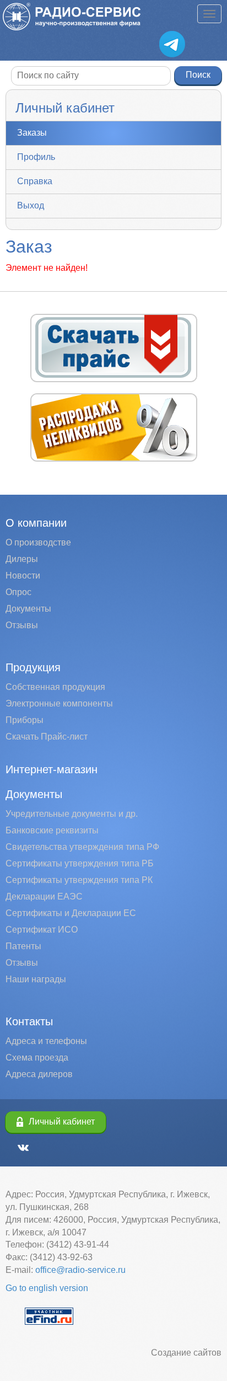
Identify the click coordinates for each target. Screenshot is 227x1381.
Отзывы (22, 625)
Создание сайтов (186, 1352)
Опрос (18, 592)
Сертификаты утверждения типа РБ (80, 863)
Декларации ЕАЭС (44, 896)
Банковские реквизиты (52, 830)
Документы (28, 608)
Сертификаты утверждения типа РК (79, 880)
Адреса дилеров (39, 1074)
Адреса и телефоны (46, 1041)
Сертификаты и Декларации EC (71, 913)
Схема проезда (37, 1057)
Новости (23, 575)
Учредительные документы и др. (72, 813)
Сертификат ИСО (42, 929)
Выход (30, 205)
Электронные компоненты (59, 703)
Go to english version (47, 1288)
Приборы (25, 720)
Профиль (36, 157)
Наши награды (36, 979)
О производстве (38, 542)
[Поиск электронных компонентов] (49, 1315)
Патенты (23, 946)
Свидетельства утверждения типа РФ (82, 847)
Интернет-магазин (52, 769)
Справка (34, 181)
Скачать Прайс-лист (47, 736)
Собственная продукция (55, 687)
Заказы (32, 132)
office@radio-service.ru (80, 1270)
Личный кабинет (62, 1121)
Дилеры (22, 559)
